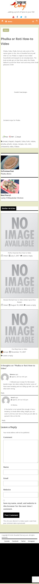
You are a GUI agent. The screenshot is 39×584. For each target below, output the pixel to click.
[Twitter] (21, 17)
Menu (10, 21)
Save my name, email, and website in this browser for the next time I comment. (19, 506)
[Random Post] (33, 21)
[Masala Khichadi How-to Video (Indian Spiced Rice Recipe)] (19, 297)
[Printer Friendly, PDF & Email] (11, 138)
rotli (29, 144)
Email (5, 478)
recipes (21, 144)
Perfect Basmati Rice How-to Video (19, 253)
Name (6, 467)
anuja (6, 352)
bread (5, 141)
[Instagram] (25, 17)
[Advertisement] (19, 563)
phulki (9, 144)
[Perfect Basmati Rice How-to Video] (19, 251)
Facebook (15, 541)
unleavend (5, 146)
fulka (24, 141)
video (12, 146)
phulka (3, 144)
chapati (11, 141)
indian (33, 141)
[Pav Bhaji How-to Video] (19, 347)
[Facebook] (17, 17)
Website (7, 489)
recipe (15, 144)
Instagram (31, 541)
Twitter (23, 541)
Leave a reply (27, 256)
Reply (2, 393)
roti (25, 144)
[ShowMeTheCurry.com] (2, 21)
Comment (7, 437)
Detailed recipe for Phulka (11, 120)
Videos (6, 30)
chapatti (18, 141)
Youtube (7, 541)
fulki (28, 141)
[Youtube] (13, 17)
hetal (6, 256)
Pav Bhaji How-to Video (19, 349)
